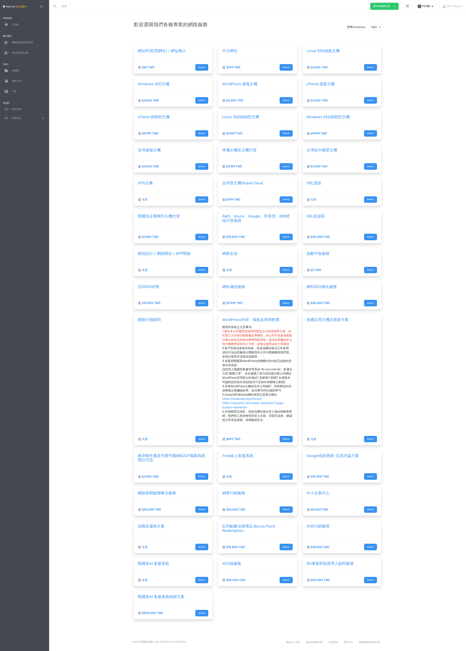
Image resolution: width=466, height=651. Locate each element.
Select (201, 67)
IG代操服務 (231, 563)
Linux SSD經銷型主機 (240, 117)
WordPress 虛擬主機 (239, 84)
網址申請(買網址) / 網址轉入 (162, 51)
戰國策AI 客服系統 (153, 563)
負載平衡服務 (318, 253)
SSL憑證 (314, 183)
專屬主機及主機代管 (239, 150)
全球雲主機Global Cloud (242, 183)
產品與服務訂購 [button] (384, 6)
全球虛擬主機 (149, 150)
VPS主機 (145, 183)
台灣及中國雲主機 (322, 150)
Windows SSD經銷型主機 (328, 117)
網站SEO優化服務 (322, 287)
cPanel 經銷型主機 (154, 117)
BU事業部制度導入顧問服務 (330, 563)
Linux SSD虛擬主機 (323, 51)
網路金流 (230, 253)
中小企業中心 (318, 493)
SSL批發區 (316, 216)
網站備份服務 (233, 287)
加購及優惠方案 (151, 526)
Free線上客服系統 (237, 456)
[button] (407, 6)
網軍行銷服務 (233, 493)
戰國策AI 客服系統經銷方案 (161, 597)
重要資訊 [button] (24, 118)
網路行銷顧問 (149, 319)
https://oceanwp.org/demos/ (242, 399)
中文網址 (230, 51)
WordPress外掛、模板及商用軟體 (250, 319)
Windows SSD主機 (153, 84)
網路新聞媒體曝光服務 (157, 493)
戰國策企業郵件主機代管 (159, 216)
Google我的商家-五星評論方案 (333, 456)
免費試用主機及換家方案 (328, 319)
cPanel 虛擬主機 (321, 84)
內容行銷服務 (318, 526)
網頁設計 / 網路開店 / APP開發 (164, 253)
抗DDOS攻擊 (148, 287)
